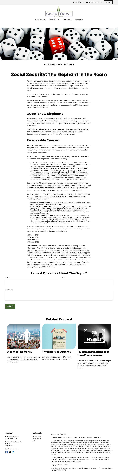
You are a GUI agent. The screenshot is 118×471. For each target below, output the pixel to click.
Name (7, 277)
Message (8, 289)
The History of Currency (56, 351)
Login (108, 2)
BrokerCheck (96, 437)
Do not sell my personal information (69, 461)
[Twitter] (10, 452)
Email (62, 277)
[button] (40, 19)
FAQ (34, 441)
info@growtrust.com (95, 2)
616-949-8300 (79, 2)
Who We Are (37, 436)
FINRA (59, 470)
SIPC (64, 470)
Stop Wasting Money (19, 352)
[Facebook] (6, 452)
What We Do (37, 438)
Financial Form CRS (60, 434)
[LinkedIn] (13, 452)
